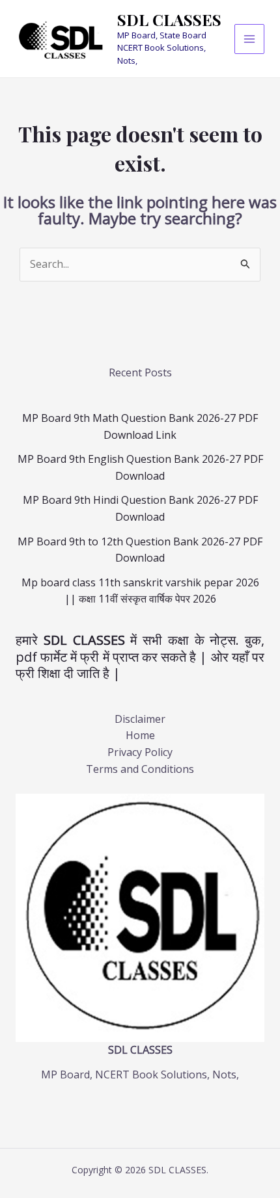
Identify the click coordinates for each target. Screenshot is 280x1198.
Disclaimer (140, 719)
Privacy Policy (140, 752)
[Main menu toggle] (249, 39)
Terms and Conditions (140, 769)
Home (140, 735)
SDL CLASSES (169, 19)
